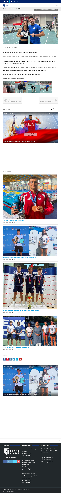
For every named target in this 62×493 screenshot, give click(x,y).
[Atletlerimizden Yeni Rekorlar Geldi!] (30, 29)
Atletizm (15, 47)
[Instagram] (10, 359)
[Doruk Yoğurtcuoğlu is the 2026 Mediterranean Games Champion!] (30, 398)
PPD (18, 489)
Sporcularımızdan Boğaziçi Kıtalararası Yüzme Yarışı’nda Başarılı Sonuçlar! (19, 257)
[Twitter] (17, 359)
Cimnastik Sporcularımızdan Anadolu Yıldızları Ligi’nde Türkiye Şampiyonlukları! (21, 310)
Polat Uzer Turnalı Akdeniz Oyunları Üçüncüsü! (13, 220)
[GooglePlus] (7, 359)
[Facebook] (4, 359)
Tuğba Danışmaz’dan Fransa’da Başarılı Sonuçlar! (14, 165)
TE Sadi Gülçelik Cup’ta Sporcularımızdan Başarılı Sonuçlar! (16, 347)
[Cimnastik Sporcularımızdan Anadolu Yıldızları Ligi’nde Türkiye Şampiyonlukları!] (30, 286)
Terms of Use (13, 489)
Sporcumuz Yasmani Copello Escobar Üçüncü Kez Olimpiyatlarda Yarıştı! (20, 141)
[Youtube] (20, 359)
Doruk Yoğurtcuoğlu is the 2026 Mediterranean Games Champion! (18, 430)
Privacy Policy (6, 489)
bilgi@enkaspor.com (48, 461)
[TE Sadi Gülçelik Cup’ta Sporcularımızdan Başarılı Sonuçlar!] (30, 331)
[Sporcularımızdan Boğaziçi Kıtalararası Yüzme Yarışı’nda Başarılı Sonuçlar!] (30, 241)
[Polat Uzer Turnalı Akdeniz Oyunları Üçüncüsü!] (30, 197)
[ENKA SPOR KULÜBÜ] (6, 5)
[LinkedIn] (14, 359)
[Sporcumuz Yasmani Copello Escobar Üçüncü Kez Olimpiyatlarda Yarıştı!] (30, 127)
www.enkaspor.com (48, 463)
